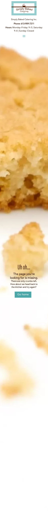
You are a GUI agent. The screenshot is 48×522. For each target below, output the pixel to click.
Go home (23, 294)
